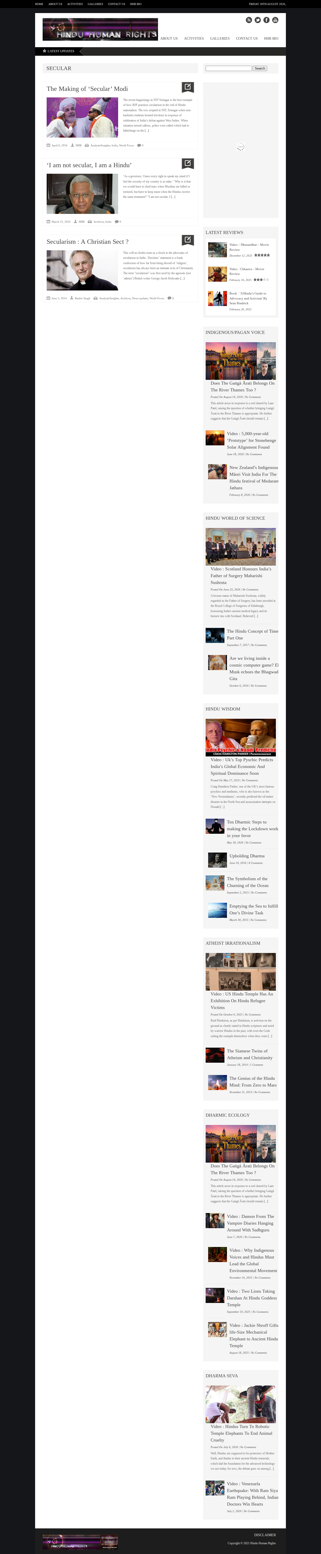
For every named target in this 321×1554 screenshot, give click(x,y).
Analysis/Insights (100, 145)
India (115, 145)
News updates (140, 298)
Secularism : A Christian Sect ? (88, 241)
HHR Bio (135, 4)
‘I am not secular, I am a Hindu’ (89, 165)
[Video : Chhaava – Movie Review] (217, 274)
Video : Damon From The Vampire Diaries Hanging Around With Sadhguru (250, 1223)
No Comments (253, 396)
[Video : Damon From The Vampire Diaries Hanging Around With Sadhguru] (215, 1220)
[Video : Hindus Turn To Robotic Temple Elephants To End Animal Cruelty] (243, 1404)
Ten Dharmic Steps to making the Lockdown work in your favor (252, 828)
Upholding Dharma (247, 855)
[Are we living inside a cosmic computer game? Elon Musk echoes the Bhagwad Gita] (217, 662)
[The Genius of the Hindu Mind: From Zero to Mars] (217, 1082)
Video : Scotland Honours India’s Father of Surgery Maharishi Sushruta (241, 575)
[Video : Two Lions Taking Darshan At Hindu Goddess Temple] (215, 1295)
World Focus (126, 145)
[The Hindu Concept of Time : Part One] (215, 635)
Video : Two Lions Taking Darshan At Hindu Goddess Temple (252, 1298)
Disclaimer (265, 1535)
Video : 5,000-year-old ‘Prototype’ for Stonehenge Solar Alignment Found (251, 440)
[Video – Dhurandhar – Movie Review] (217, 249)
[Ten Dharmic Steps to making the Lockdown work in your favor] (215, 826)
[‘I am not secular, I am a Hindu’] (186, 163)
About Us (55, 4)
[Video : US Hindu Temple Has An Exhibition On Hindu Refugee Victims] (243, 972)
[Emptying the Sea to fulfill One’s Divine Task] (217, 910)
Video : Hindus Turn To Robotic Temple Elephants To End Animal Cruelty (241, 1433)
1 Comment (256, 1064)
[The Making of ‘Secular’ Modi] (186, 87)
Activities (75, 4)
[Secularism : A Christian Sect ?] (186, 240)
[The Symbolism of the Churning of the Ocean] (215, 882)
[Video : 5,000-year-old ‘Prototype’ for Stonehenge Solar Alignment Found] (215, 437)
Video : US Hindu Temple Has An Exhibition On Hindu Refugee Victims (242, 1000)
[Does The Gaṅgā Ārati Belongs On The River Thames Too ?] (243, 361)
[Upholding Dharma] (217, 860)
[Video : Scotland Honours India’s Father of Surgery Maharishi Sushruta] (243, 547)
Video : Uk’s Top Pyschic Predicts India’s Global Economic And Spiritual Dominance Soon (242, 766)
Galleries (95, 4)
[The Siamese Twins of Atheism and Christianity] (215, 1055)
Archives (99, 221)
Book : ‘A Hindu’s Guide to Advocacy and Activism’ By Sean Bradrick (248, 298)
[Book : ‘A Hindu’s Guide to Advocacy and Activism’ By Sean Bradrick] (217, 298)
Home (39, 4)
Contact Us (116, 4)
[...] (146, 130)
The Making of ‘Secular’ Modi (87, 88)
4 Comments (256, 862)
